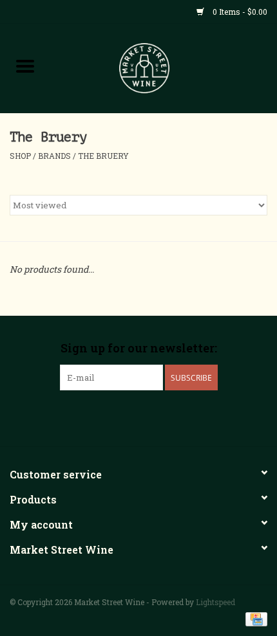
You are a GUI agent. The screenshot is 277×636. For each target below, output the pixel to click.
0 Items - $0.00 (239, 11)
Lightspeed (215, 602)
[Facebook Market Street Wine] (116, 416)
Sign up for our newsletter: (139, 348)
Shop (20, 155)
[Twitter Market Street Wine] (138, 416)
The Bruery (103, 155)
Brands (54, 155)
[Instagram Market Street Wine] (161, 416)
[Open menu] (25, 65)
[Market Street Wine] (163, 67)
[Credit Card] (254, 618)
